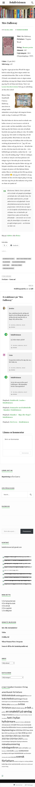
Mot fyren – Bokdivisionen (19, 422)
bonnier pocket (8, 258)
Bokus (18, 235)
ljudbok (30, 727)
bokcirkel (29, 695)
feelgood (4, 715)
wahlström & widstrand (27, 764)
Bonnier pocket (28, 47)
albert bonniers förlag (19, 687)
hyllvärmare (8, 721)
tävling (26, 761)
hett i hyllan (13, 717)
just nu (16, 725)
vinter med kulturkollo (14, 764)
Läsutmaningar (6, 741)
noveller (16, 751)
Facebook (6, 506)
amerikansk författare (12, 692)
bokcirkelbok (8, 698)
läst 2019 (28, 733)
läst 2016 (10, 733)
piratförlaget (10, 753)
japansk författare (19, 722)
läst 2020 (5, 736)
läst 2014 (30, 730)
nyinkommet (24, 751)
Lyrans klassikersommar (10, 86)
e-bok (28, 707)
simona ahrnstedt (6, 757)
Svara (13, 327)
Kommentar (25, 453)
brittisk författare (24, 258)
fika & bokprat (16, 714)
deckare (22, 708)
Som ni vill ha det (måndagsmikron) (15, 646)
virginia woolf (8, 268)
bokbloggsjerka (21, 696)
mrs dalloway (17, 265)
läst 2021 (14, 735)
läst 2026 (25, 739)
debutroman (15, 708)
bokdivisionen (16, 335)
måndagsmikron (10, 747)
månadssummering (11, 744)
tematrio (16, 761)
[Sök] (30, 2)
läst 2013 (23, 730)
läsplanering (7, 730)
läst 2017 (15, 733)
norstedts (10, 751)
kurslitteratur (11, 727)
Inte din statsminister (9, 628)
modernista (24, 741)
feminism (10, 715)
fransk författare (24, 714)
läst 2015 (5, 733)
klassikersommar (19, 262)
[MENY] (4, 2)
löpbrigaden (13, 741)
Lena (11, 355)
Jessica (11, 308)
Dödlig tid (5, 637)
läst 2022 (22, 736)
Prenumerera (27, 531)
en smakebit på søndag (19, 711)
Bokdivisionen (17, 2)
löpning (19, 741)
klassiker (6, 262)
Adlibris (9, 235)
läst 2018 (22, 733)
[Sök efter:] (17, 495)
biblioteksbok (8, 695)
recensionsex (18, 753)
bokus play (6, 704)
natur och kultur (23, 748)
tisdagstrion (22, 761)
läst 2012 (6, 265)
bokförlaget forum (20, 699)
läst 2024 (10, 739)
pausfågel (4, 753)
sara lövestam (27, 753)
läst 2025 (19, 739)
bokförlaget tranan (6, 701)
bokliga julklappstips (22, 701)
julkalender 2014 (9, 725)
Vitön (4, 632)
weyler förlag (5, 766)
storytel (13, 757)
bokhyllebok (14, 701)
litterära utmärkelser (22, 727)
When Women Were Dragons (12, 642)
